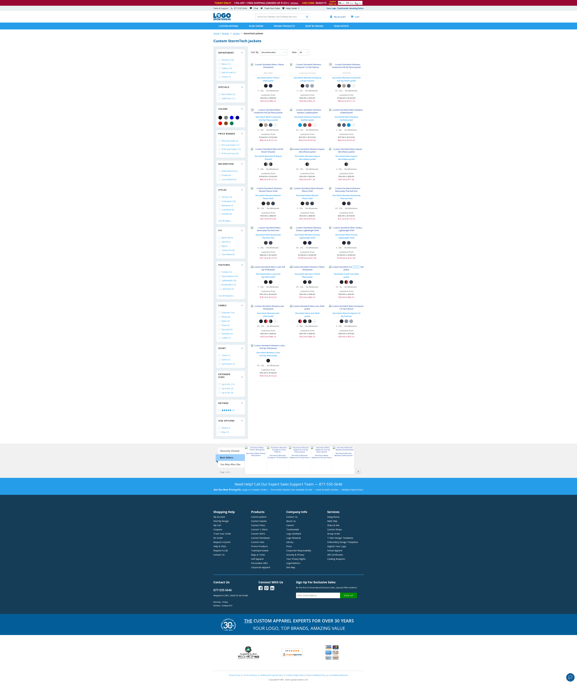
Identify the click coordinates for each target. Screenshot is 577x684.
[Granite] (268, 203)
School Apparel (334, 550)
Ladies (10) (227, 68)
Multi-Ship (332, 520)
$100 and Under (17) (231, 149)
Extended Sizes (224, 376)
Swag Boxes (333, 516)
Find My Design (221, 520)
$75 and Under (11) (231, 145)
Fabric (222, 305)
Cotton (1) (226, 337)
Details (294, 3)
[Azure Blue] (300, 125)
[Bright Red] (310, 125)
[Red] (220, 123)
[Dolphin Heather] (312, 86)
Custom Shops (334, 529)
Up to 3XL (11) (228, 384)
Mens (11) (226, 64)
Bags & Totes (258, 554)
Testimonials (292, 529)
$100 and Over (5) (230, 153)
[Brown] (226, 123)
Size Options (226, 420)
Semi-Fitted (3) (228, 254)
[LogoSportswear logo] (222, 19)
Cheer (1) (226, 355)
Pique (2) (226, 325)
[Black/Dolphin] (266, 164)
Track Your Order (272, 8)
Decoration (226, 163)
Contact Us (219, 554)
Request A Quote (221, 542)
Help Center (291, 8)
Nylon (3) (226, 321)
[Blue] (232, 118)
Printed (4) (226, 175)
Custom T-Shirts (259, 529)
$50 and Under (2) (230, 140)
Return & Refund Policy (316, 675)
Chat (256, 8)
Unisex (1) (226, 76)
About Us (291, 520)
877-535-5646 (240, 8)
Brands (225, 33)
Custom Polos (258, 525)
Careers (290, 525)
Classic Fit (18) (228, 250)
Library (289, 542)
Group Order (333, 533)
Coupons (217, 529)
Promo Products (284, 25)
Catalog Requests (336, 558)
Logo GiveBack (293, 533)
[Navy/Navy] (271, 86)
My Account (219, 516)
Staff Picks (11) (228, 98)
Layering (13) (228, 288)
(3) (233, 410)
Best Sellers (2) (228, 94)
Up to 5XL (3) (227, 392)
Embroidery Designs (342, 542)
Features (224, 264)
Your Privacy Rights (296, 558)
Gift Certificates (335, 554)
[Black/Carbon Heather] (271, 282)
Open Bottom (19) (230, 276)
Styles (222, 189)
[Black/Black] (266, 86)
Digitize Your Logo (336, 546)
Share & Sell (333, 525)
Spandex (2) (227, 333)
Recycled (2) (227, 329)
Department (226, 52)
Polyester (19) (228, 312)
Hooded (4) (227, 213)
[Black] (220, 118)
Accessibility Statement (338, 675)
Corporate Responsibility (298, 550)
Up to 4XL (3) (227, 388)
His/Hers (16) (228, 59)
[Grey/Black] (271, 321)
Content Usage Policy (295, 675)
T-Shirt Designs (340, 537)
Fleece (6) (226, 316)
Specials (223, 87)
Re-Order (218, 537)
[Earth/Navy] (271, 164)
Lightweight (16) (229, 280)
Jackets (236, 33)
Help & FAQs (219, 546)
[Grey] (226, 118)
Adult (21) (226, 427)
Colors (223, 108)
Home (216, 33)
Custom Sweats (259, 520)
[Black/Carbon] (307, 164)
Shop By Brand (314, 25)
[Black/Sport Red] (346, 282)
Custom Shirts (258, 533)
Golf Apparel (257, 558)
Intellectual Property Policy (271, 675)
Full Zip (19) (227, 197)
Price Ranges (226, 133)
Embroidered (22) (230, 171)
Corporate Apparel (260, 567)
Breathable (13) (229, 284)
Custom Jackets (259, 516)
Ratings (223, 403)
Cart (355, 16)
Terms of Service (250, 675)
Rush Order (256, 25)
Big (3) (224, 246)
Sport (222, 348)
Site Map (290, 567)
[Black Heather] (339, 86)
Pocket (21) (227, 272)
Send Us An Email (239, 595)
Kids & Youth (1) (229, 72)
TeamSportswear (260, 550)
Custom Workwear (260, 537)
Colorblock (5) (228, 209)
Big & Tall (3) (227, 237)
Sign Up (348, 595)
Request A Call (220, 550)
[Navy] (237, 118)
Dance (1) (226, 359)
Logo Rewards (293, 537)
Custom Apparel (228, 25)
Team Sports (341, 25)
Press (289, 546)
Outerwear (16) (229, 201)
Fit (220, 230)
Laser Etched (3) (229, 179)
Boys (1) (225, 432)
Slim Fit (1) (226, 241)
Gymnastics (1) (228, 363)
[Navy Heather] (307, 86)
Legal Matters (293, 563)
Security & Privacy (295, 554)
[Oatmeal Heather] (344, 86)
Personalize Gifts (259, 563)
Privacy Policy (234, 675)
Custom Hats (257, 542)
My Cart (217, 525)
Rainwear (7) (227, 205)
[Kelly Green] (232, 123)
